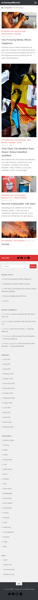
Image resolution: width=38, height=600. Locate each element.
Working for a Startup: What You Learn (16, 284)
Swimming (7, 527)
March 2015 (7, 422)
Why (5, 546)
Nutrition (6, 479)
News (5, 474)
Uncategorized (20, 198)
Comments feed (9, 569)
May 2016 (6, 364)
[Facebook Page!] (21, 258)
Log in (5, 560)
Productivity (7, 198)
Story (19, 142)
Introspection (8, 31)
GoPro (5, 455)
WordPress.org (8, 574)
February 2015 (8, 427)
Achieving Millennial (10, 2)
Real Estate (7, 508)
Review (6, 513)
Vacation (6, 537)
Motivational (20, 31)
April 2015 (6, 417)
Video (5, 542)
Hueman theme (29, 589)
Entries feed (7, 565)
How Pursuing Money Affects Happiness (17, 279)
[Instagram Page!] (25, 258)
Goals (5, 450)
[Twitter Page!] (18, 258)
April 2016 (6, 369)
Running (17, 34)
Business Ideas (8, 440)
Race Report (7, 503)
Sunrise (5, 244)
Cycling (6, 445)
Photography (7, 34)
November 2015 (9, 388)
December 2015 (9, 383)
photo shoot (7, 488)
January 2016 (8, 379)
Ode (4, 484)
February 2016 (8, 374)
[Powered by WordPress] (12, 589)
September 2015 (9, 398)
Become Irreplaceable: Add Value (18, 203)
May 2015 (6, 412)
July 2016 (6, 359)
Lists (5, 464)
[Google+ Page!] (28, 258)
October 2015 (8, 393)
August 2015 (7, 403)
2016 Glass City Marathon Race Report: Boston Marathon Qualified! (18, 152)
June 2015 (7, 408)
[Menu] (35, 2)
